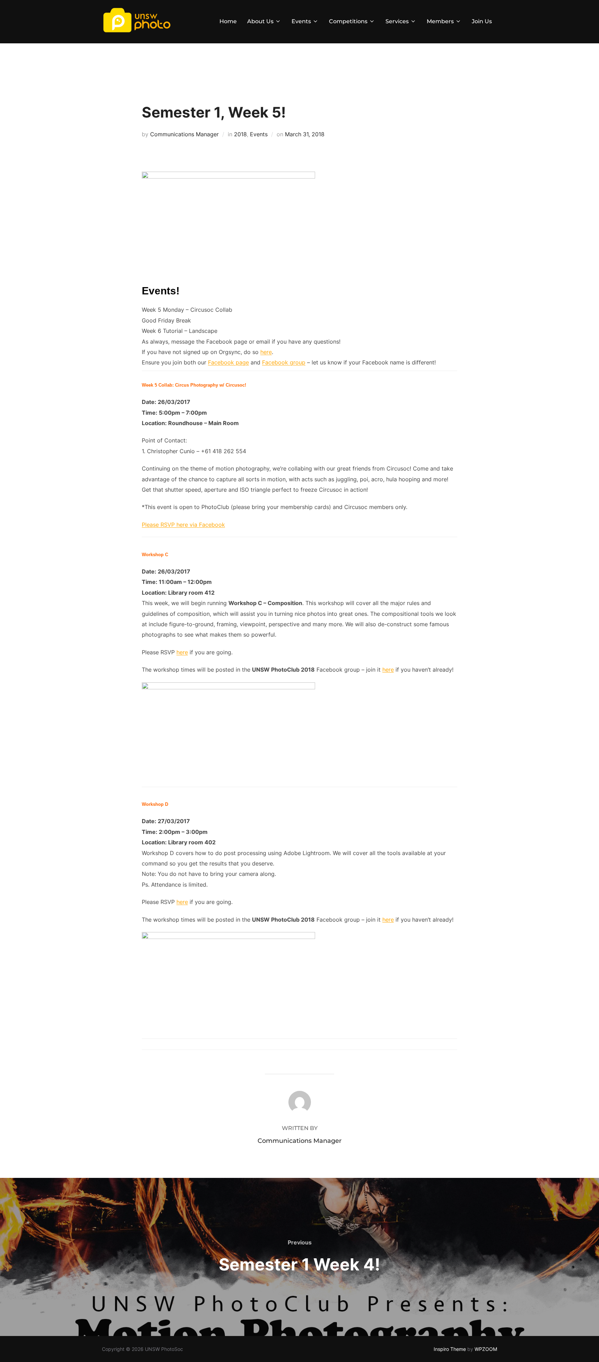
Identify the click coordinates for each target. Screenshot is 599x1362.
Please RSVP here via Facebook (183, 524)
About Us (260, 21)
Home (228, 21)
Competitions (348, 21)
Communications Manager (184, 134)
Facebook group (283, 362)
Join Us (482, 21)
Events (301, 21)
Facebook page (228, 362)
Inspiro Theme (450, 1349)
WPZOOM (486, 1349)
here (266, 351)
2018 (240, 134)
